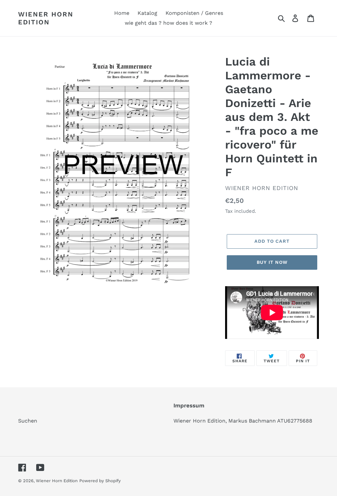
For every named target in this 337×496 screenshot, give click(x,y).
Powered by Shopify (100, 480)
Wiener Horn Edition (45, 18)
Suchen (27, 421)
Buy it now (272, 262)
